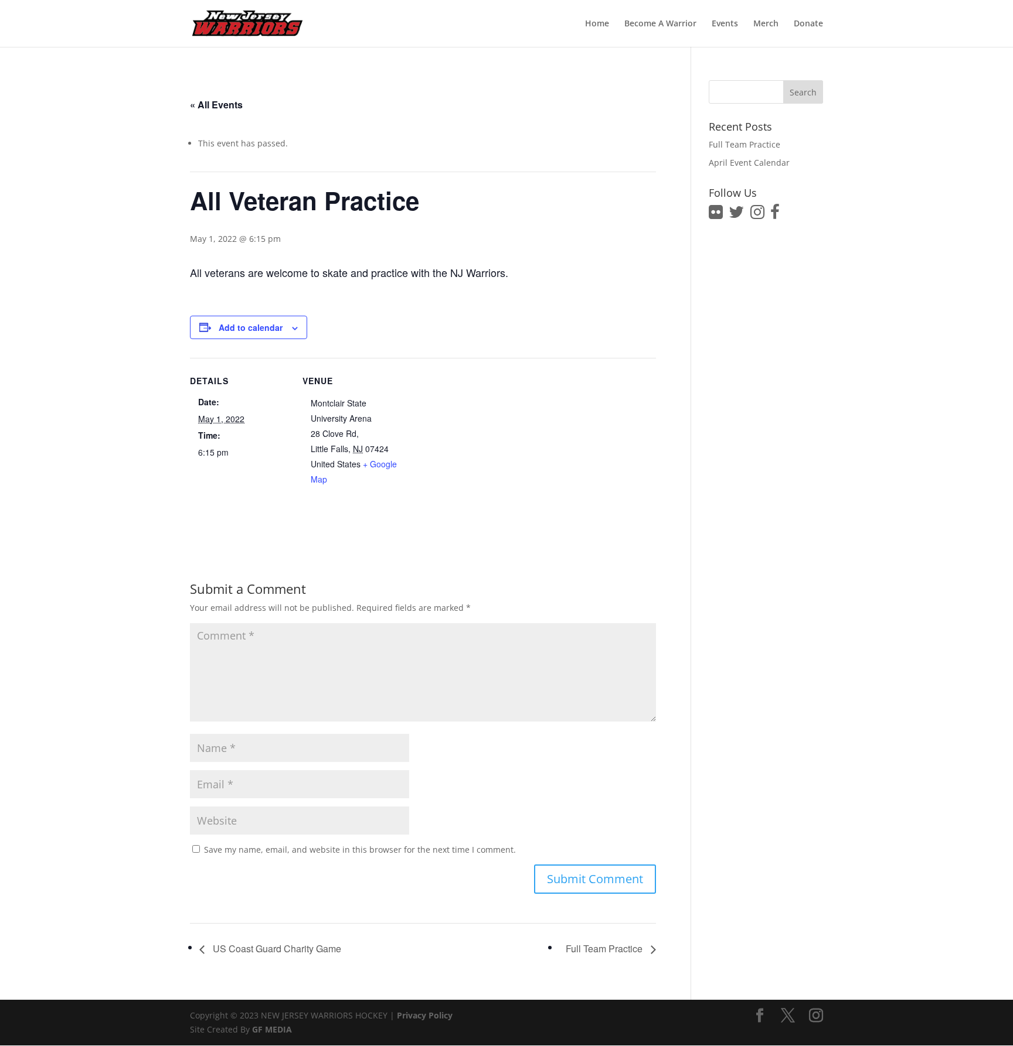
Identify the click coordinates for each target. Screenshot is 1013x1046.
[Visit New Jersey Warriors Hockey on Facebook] (775, 214)
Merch (766, 24)
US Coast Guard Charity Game (275, 948)
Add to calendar (251, 327)
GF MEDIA (272, 1029)
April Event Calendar (749, 162)
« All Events (216, 104)
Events (725, 24)
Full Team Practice (605, 948)
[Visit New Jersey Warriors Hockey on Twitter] (736, 214)
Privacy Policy (425, 1015)
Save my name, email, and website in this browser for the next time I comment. (360, 849)
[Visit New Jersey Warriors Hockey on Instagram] (757, 214)
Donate (808, 24)
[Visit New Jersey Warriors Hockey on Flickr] (716, 214)
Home (597, 24)
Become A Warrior (660, 24)
